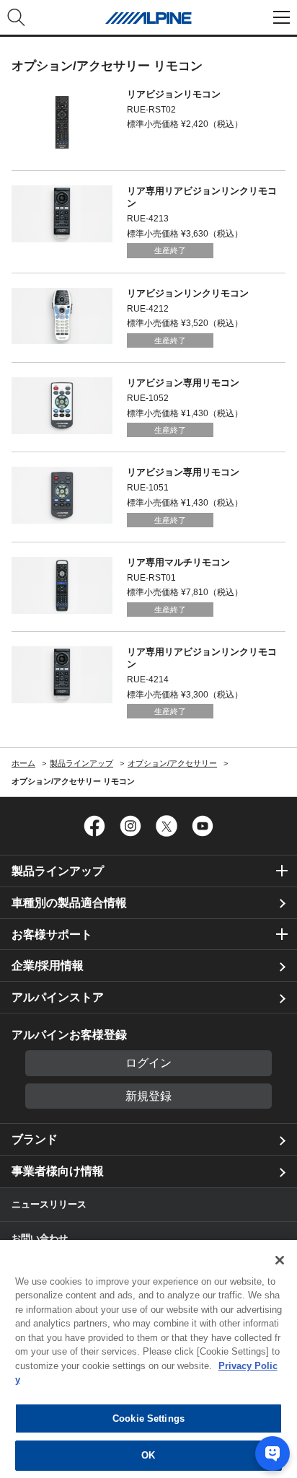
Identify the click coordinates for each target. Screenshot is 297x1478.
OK (148, 1455)
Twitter (166, 826)
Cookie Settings (148, 1418)
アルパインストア (58, 997)
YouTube (202, 826)
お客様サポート (52, 934)
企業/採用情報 (48, 965)
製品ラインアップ (58, 871)
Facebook (94, 826)
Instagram (130, 826)
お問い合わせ (40, 1238)
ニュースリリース (49, 1204)
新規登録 (148, 1096)
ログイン (148, 1063)
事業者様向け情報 (58, 1171)
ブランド (35, 1139)
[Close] (280, 1260)
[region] (148, 1359)
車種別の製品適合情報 (69, 903)
